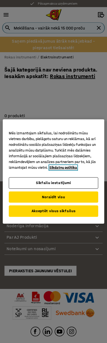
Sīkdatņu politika (63, 167)
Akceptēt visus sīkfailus (54, 211)
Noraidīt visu (53, 197)
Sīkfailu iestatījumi (53, 183)
